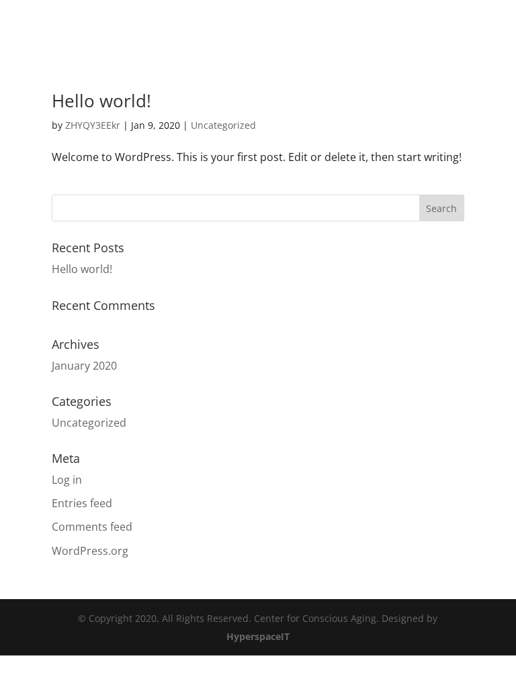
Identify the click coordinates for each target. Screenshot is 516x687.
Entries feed (82, 503)
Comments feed (92, 526)
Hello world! (101, 101)
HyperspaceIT (258, 636)
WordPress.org (90, 550)
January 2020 (84, 365)
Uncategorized (223, 125)
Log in (67, 479)
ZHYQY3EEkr (92, 125)
